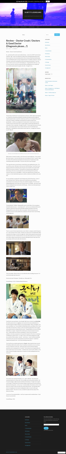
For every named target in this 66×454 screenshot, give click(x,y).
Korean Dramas (48, 65)
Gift (48, 1)
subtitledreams (33, 12)
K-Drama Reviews (48, 59)
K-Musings (47, 62)
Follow (46, 428)
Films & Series (47, 56)
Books (46, 47)
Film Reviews (47, 53)
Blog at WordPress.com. (11, 452)
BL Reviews (47, 42)
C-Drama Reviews (48, 50)
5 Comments (14, 48)
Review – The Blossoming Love (50, 92)
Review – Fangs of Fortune (49, 95)
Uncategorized (47, 67)
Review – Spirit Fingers (49, 85)
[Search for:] (52, 34)
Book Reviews (47, 45)
